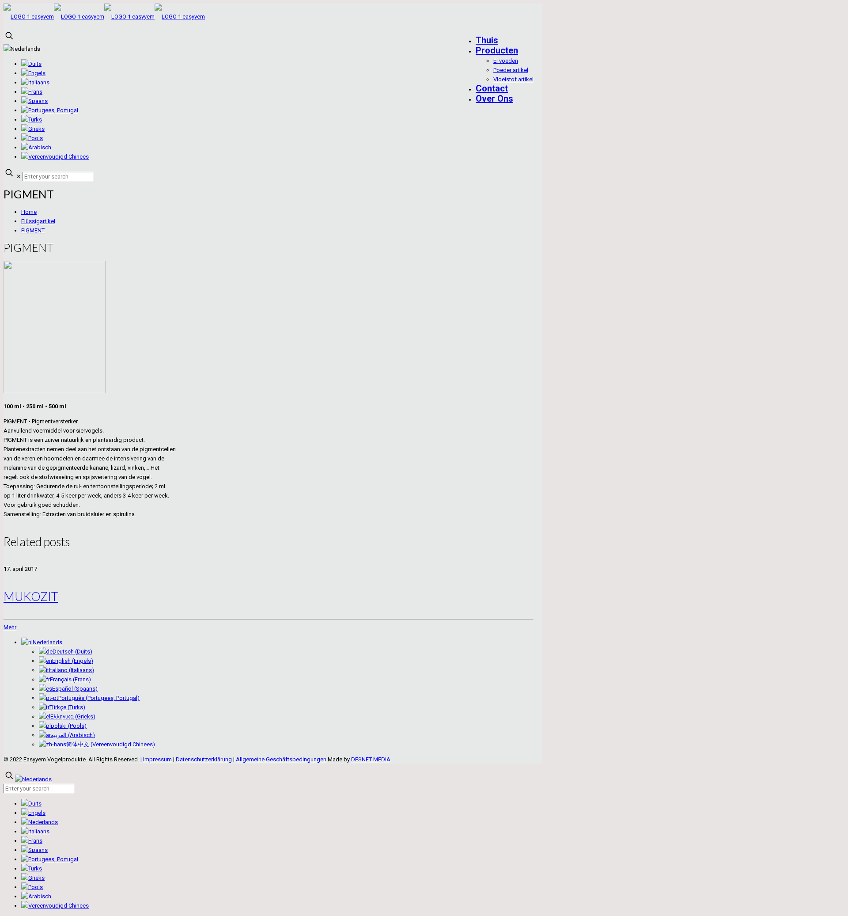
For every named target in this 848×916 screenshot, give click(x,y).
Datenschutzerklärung (204, 759)
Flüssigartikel (38, 221)
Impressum (157, 759)
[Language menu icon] (22, 49)
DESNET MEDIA (370, 759)
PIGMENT (33, 230)
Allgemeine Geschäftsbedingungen (281, 759)
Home (29, 212)
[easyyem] (104, 17)
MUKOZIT (31, 596)
